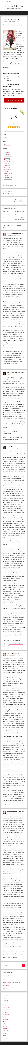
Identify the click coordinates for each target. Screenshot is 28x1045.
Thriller (14, 185)
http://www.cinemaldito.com (16, 644)
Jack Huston (7, 167)
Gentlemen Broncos (8, 975)
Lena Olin (6, 171)
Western (5, 1038)
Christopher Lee (8, 163)
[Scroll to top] (25, 1042)
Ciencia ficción (6, 1007)
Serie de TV (5, 1031)
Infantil (4, 1021)
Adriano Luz (7, 152)
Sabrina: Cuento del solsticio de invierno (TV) (20, 213)
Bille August (7, 145)
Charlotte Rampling (9, 161)
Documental (6, 1014)
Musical (5, 1026)
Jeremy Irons (7, 169)
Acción (4, 998)
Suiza (5, 137)
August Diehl (7, 154)
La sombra (5, 217)
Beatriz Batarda (8, 156)
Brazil (4, 979)
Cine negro (5, 1009)
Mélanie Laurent (8, 175)
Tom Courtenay (8, 179)
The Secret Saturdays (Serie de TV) (11, 982)
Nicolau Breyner (8, 177)
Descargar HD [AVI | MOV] (14, 100)
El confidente (6, 211)
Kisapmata (5, 988)
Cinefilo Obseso (14, 5)
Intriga (6, 185)
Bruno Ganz (7, 158)
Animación (5, 1000)
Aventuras (5, 1002)
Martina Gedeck (8, 173)
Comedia (5, 1012)
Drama (4, 1017)
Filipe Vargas (7, 165)
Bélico (4, 1005)
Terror (4, 1033)
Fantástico (5, 1019)
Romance (10, 185)
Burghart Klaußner (8, 160)
